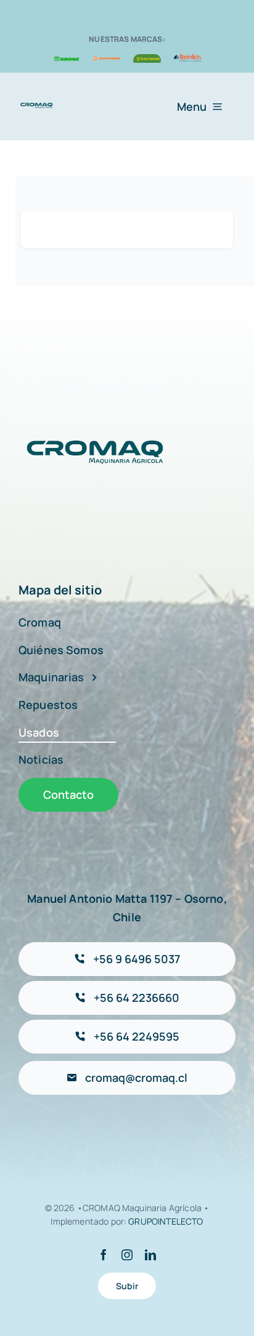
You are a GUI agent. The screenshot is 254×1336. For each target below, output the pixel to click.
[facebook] (103, 1254)
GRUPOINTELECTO (165, 1221)
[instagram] (127, 1254)
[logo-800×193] (36, 106)
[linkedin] (150, 1254)
